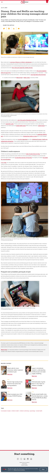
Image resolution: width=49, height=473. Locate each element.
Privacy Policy (24, 463)
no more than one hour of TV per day (23, 157)
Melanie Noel (19, 77)
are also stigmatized (22, 139)
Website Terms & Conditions (19, 470)
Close (43, 469)
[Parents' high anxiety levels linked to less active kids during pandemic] (4, 384)
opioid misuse (41, 125)
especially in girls (10, 124)
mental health (39, 411)
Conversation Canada (5, 411)
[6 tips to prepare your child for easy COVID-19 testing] (4, 396)
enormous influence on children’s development (21, 62)
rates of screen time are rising (33, 154)
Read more (9, 374)
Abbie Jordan (27, 77)
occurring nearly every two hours (38, 74)
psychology (32, 411)
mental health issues (21, 125)
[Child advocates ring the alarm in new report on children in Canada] (28, 384)
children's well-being (24, 411)
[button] (4, 28)
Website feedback (24, 465)
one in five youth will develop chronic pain (27, 120)
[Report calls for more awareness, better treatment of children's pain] (4, 370)
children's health (15, 411)
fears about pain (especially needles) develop (22, 67)
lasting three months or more (30, 136)
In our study (3, 162)
